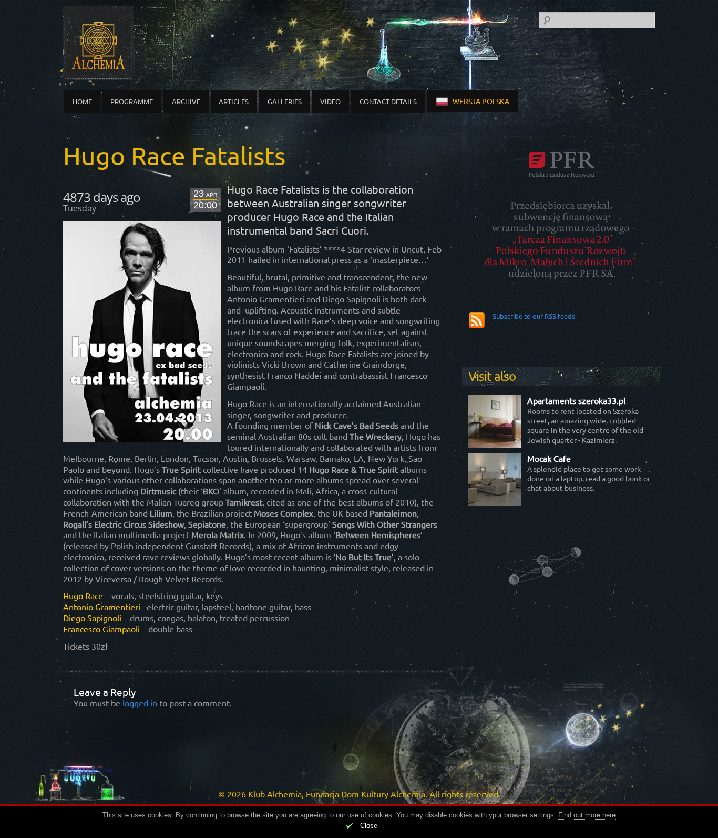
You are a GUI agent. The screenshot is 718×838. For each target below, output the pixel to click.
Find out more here (587, 815)
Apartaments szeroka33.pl (576, 400)
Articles (234, 101)
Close (368, 826)
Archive (186, 101)
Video (330, 101)
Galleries (285, 101)
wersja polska (481, 101)
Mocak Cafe (549, 458)
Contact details (388, 101)
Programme (131, 101)
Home (82, 101)
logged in (139, 703)
